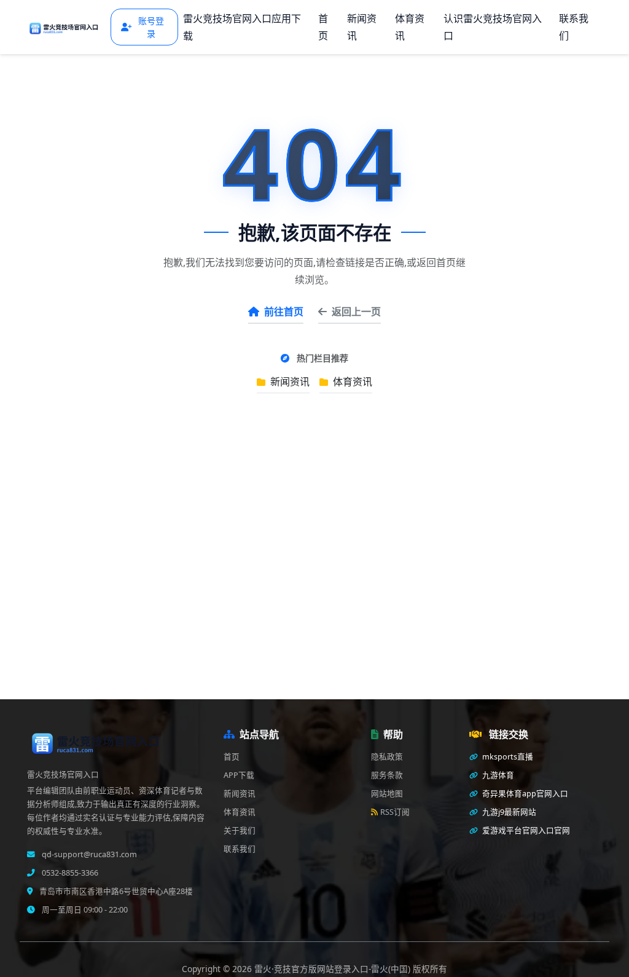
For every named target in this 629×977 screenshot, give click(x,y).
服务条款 (387, 775)
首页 (323, 27)
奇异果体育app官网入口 (524, 793)
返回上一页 (356, 311)
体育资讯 (409, 27)
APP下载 (239, 775)
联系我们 (573, 27)
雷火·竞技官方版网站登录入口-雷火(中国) (333, 969)
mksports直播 (506, 756)
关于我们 (240, 830)
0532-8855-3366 (69, 873)
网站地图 (387, 793)
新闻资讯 (362, 27)
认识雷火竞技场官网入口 (492, 27)
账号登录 (151, 27)
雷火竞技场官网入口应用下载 (242, 27)
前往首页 (283, 311)
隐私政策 (387, 756)
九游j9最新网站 (508, 812)
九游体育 (497, 775)
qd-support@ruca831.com (88, 854)
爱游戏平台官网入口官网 (525, 830)
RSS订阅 (395, 812)
